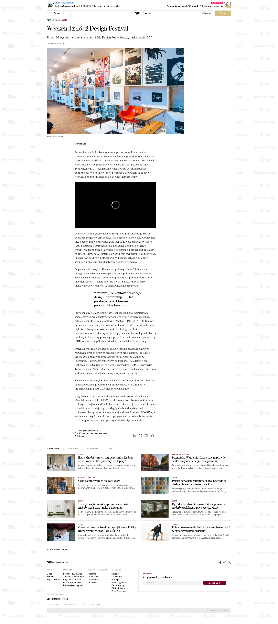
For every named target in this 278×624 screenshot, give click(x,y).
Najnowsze (92, 448)
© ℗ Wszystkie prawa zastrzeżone (91, 433)
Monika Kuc (80, 144)
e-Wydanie (206, 13)
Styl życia (56, 20)
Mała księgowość (119, 582)
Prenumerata (94, 579)
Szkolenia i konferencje (57, 599)
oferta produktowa (91, 605)
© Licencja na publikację (86, 430)
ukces (146, 13)
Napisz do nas (53, 579)
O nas (49, 574)
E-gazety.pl (116, 577)
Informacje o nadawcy (73, 582)
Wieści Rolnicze (118, 588)
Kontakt (50, 577)
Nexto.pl (115, 579)
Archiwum (92, 582)
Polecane (73, 448)
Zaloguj (223, 13)
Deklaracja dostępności (73, 585)
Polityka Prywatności (72, 574)
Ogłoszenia (93, 577)
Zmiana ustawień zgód (73, 577)
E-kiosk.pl (115, 574)
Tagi (109, 448)
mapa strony (52, 605)
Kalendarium (70, 605)
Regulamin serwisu (72, 579)
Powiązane (53, 448)
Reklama (92, 574)
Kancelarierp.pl (118, 585)
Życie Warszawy (118, 591)
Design (65, 20)
